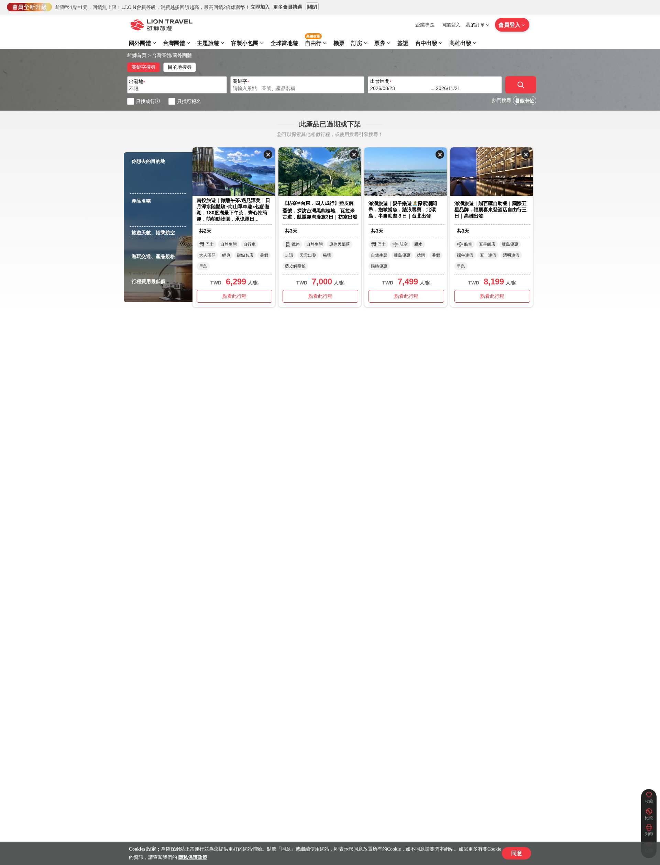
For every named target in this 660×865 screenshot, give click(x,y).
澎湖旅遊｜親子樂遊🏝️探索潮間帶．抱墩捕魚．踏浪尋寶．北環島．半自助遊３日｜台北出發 (402, 209)
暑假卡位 (524, 100)
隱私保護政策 (192, 857)
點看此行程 (234, 296)
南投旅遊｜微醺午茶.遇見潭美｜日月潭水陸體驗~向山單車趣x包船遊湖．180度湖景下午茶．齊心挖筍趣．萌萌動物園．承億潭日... (233, 210)
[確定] (520, 84)
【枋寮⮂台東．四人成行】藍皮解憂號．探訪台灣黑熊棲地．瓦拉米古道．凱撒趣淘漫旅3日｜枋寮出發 (320, 210)
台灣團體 (161, 55)
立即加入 (260, 6)
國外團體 (182, 55)
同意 (516, 853)
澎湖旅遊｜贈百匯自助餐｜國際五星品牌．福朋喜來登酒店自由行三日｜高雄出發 (490, 209)
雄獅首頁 (136, 55)
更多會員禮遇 (287, 6)
